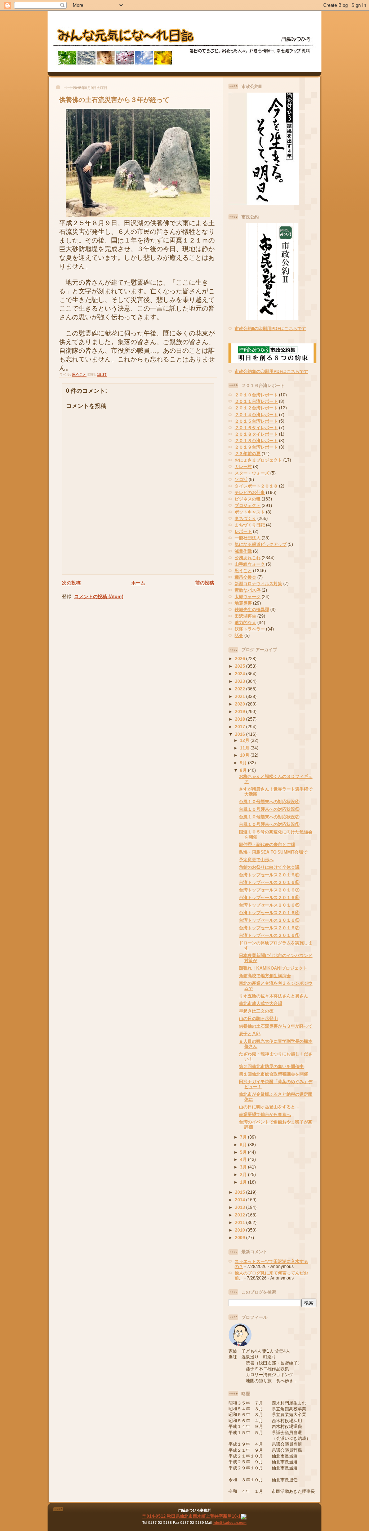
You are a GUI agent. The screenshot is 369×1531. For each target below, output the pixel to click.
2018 (240, 719)
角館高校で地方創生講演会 (265, 975)
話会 (239, 635)
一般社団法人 (248, 537)
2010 (240, 1230)
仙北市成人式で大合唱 (260, 1003)
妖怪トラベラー (250, 629)
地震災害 (243, 603)
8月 (244, 770)
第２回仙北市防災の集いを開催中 (271, 1066)
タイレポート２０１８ (256, 486)
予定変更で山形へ (256, 859)
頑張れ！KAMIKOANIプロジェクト (273, 968)
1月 (244, 1182)
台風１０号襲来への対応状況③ (269, 809)
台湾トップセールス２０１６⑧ (269, 882)
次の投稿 (71, 583)
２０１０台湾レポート (256, 394)
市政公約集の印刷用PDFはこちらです (271, 371)
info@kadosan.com (229, 1523)
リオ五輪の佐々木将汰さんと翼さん (273, 995)
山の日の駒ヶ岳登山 (258, 1018)
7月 (244, 1137)
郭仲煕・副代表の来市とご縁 (267, 844)
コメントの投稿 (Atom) (98, 596)
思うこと (79, 375)
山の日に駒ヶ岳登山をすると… (269, 1106)
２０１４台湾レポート (256, 414)
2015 (240, 1192)
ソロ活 (241, 479)
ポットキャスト (250, 511)
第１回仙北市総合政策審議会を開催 (273, 1074)
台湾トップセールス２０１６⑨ (269, 874)
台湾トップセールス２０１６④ (269, 912)
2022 (240, 688)
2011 (240, 1222)
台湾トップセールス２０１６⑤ (269, 905)
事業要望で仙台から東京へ (265, 1114)
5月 (244, 1152)
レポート (243, 531)
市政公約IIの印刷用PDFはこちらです (270, 328)
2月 (244, 1174)
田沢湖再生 (245, 616)
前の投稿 (204, 583)
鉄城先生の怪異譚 (252, 609)
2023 (240, 681)
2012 (240, 1214)
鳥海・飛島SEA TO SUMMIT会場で (273, 852)
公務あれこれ (248, 557)
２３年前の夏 (248, 453)
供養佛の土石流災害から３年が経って (114, 99)
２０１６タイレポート (256, 427)
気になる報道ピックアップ (260, 544)
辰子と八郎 (250, 1033)
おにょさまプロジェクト (258, 460)
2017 (240, 726)
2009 (240, 1237)
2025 (240, 666)
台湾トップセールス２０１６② (269, 927)
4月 (244, 1159)
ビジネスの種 (248, 499)
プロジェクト (248, 505)
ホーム (138, 583)
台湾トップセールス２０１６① (269, 935)
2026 (240, 658)
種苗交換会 (245, 577)
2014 (240, 1199)
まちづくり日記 (250, 524)
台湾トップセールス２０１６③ (269, 920)
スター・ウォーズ (252, 473)
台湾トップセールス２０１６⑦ (269, 889)
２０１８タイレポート (256, 434)
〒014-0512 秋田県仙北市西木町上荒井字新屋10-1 (191, 1516)
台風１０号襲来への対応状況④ (269, 801)
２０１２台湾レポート (256, 407)
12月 (245, 740)
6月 (244, 1144)
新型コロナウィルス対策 (258, 583)
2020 (240, 704)
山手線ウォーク (250, 564)
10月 (245, 755)
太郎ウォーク (248, 596)
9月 (244, 762)
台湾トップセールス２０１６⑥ (269, 897)
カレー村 (243, 466)
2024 (240, 673)
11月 (245, 748)
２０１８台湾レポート (256, 440)
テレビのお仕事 (250, 492)
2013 (240, 1207)
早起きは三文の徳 (256, 1011)
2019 (240, 711)
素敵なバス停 (248, 590)
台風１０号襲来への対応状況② (269, 816)
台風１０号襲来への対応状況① (269, 824)
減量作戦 (243, 551)
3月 (244, 1167)
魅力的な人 (245, 622)
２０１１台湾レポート (256, 401)
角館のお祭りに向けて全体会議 (269, 867)
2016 (240, 734)
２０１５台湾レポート (256, 421)
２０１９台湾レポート (256, 447)
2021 (240, 696)
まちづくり (245, 518)
